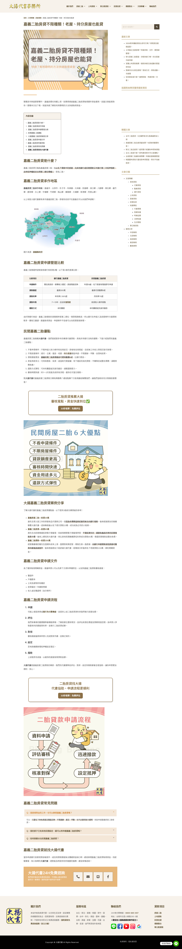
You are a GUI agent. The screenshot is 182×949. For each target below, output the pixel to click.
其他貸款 (133, 182)
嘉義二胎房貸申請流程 (36, 143)
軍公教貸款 (104, 6)
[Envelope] (88, 876)
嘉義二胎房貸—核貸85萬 (38, 529)
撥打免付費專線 (49, 612)
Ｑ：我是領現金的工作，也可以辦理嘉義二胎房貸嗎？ (49, 813)
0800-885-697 (132, 913)
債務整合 (129, 6)
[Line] (98, 876)
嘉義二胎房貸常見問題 (36, 146)
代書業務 (137, 209)
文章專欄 (141, 6)
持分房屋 (67, 353)
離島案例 (133, 246)
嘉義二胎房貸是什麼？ (36, 123)
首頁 (25, 18)
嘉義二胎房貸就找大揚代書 (38, 150)
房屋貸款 (38, 18)
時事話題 (137, 215)
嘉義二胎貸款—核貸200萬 (39, 540)
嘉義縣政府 (38, 252)
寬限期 (68, 302)
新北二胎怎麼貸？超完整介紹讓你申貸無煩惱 (142, 149)
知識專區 (133, 205)
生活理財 (137, 222)
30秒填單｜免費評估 (70, 408)
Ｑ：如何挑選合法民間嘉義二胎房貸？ (42, 838)
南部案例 (133, 239)
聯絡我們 (152, 6)
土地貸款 (91, 6)
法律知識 (137, 219)
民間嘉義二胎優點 (34, 133)
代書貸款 (137, 185)
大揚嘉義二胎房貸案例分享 (38, 136)
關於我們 (69, 6)
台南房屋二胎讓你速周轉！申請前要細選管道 (142, 156)
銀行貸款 (137, 192)
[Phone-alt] (78, 876)
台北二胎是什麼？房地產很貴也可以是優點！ (142, 153)
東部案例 (133, 242)
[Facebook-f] (108, 876)
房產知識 (137, 212)
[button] (70, 812)
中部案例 (133, 232)
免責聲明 (123, 941)
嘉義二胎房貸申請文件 (36, 140)
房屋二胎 (79, 6)
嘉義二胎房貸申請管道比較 (38, 129)
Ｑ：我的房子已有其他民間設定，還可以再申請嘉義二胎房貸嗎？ (54, 831)
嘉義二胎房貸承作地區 (36, 126)
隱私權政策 (132, 941)
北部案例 (133, 236)
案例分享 (129, 229)
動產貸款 (137, 189)
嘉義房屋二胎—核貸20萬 (38, 518)
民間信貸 (117, 6)
